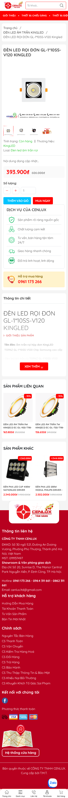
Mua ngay (42, 201)
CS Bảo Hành (11, 667)
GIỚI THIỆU (9, 15)
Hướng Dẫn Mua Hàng (17, 603)
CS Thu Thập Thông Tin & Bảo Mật (26, 673)
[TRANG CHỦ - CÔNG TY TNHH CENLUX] (13, 5)
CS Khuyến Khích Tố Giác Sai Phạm (26, 683)
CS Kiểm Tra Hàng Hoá (18, 651)
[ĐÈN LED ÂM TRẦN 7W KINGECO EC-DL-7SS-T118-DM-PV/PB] (18, 407)
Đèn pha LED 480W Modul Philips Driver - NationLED (49, 488)
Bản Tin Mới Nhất (14, 619)
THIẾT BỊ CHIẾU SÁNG (34, 15)
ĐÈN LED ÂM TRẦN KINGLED (23, 32)
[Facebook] (5, 701)
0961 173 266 (30, 281)
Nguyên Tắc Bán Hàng (17, 636)
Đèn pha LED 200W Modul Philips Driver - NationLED (16, 488)
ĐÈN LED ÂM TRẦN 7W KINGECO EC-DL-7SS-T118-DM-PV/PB (17, 426)
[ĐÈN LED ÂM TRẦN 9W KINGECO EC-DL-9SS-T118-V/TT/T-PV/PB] (50, 407)
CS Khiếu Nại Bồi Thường (19, 678)
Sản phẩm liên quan (23, 386)
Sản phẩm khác (18, 448)
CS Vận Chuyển (12, 646)
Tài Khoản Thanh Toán (17, 608)
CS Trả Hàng (10, 662)
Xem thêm (32, 366)
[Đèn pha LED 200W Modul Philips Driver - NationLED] (18, 469)
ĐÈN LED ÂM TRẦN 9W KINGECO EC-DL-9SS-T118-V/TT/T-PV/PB (50, 426)
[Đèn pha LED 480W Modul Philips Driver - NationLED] (50, 469)
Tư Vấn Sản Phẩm (14, 614)
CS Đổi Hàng (10, 657)
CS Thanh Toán (12, 641)
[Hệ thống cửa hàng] (34, 512)
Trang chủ (10, 28)
